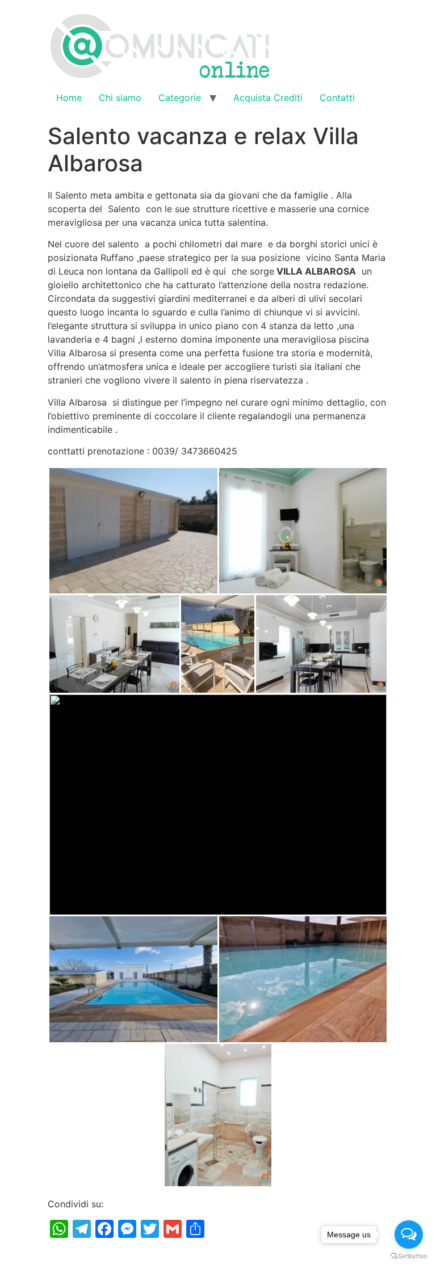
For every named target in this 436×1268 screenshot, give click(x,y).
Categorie (179, 97)
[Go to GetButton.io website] (409, 1256)
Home (69, 97)
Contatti (337, 97)
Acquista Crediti (268, 97)
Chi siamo (120, 97)
